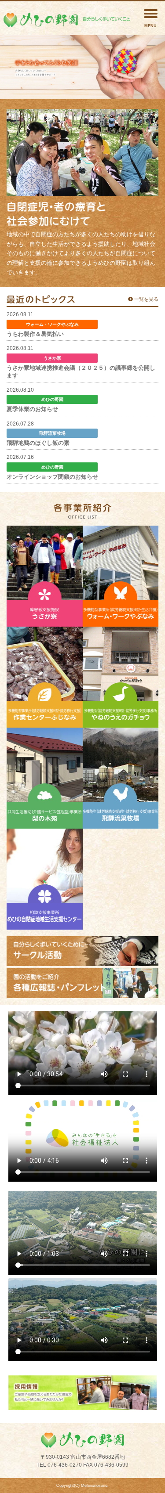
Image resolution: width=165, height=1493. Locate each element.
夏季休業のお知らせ (32, 409)
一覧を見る (145, 299)
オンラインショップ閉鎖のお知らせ (52, 476)
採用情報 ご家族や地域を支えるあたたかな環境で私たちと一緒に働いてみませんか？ (82, 1392)
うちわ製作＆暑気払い (35, 334)
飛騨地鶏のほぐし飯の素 (38, 443)
